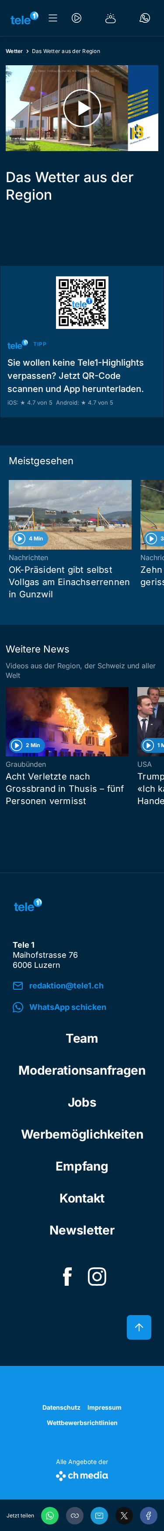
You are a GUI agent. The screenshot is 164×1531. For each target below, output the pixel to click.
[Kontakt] (145, 18)
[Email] (99, 1515)
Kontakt (82, 1198)
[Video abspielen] (82, 108)
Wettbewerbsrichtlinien (82, 1422)
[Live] (76, 18)
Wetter (14, 51)
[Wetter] (110, 18)
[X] (124, 1515)
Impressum (104, 1407)
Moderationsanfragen (82, 1070)
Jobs (82, 1102)
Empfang (82, 1166)
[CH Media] (82, 1474)
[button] (75, 1515)
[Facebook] (148, 1515)
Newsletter (81, 1230)
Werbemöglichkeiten (82, 1134)
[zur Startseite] (24, 18)
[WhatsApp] (50, 1515)
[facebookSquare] (67, 1276)
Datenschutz (61, 1407)
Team (82, 1038)
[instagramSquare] (97, 1276)
